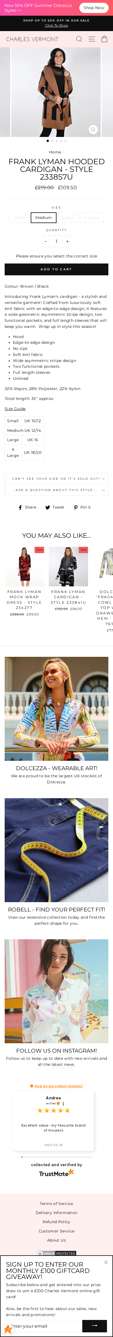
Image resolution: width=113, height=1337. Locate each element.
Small (19, 217)
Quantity (56, 230)
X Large (91, 217)
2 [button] (53, 141)
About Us (56, 1240)
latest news (63, 1064)
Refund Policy (56, 1222)
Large (68, 217)
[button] (31, 1086)
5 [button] (66, 141)
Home (55, 152)
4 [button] (61, 141)
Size (56, 207)
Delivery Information (57, 1212)
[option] (56, 23)
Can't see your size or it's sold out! (56, 479)
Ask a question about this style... (56, 490)
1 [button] (48, 141)
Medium (43, 217)
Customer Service (56, 1231)
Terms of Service (56, 1203)
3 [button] (57, 141)
